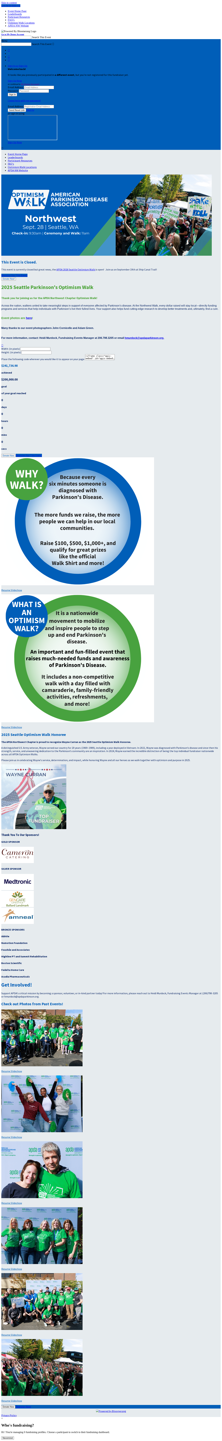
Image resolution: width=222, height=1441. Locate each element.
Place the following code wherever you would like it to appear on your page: (43, 359)
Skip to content (9, 2)
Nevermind (8, 1438)
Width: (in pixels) (10, 348)
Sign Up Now (15, 80)
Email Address (15, 87)
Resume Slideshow (11, 590)
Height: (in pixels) (11, 352)
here (29, 318)
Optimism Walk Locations (21, 22)
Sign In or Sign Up (17, 65)
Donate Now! (9, 279)
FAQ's (11, 20)
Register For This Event (29, 455)
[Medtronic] (17, 889)
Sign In (30, 110)
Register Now (23, 1406)
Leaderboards (15, 14)
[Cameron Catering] (17, 862)
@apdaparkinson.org (150, 338)
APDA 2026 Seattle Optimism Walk (75, 269)
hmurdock (131, 338)
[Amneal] (17, 923)
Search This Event (41, 37)
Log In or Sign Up (10, 5)
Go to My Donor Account (12, 34)
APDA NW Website (18, 25)
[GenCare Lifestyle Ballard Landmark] (17, 906)
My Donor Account (30, 84)
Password (13, 90)
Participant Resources (19, 17)
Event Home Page (17, 11)
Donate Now (8, 455)
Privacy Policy (9, 1415)
